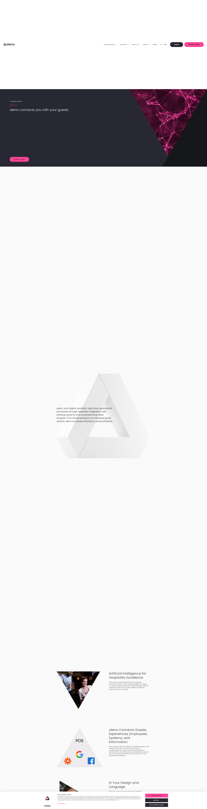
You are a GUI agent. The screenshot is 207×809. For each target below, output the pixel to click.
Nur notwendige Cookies (157, 805)
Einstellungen (61, 803)
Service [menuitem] (145, 44)
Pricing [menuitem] (155, 44)
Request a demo (194, 44)
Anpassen (156, 800)
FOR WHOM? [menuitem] (123, 44)
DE (161, 44)
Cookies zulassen (157, 795)
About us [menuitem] (135, 44)
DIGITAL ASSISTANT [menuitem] (109, 44)
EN (165, 44)
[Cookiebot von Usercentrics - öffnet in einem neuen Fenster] (47, 806)
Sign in (176, 44)
